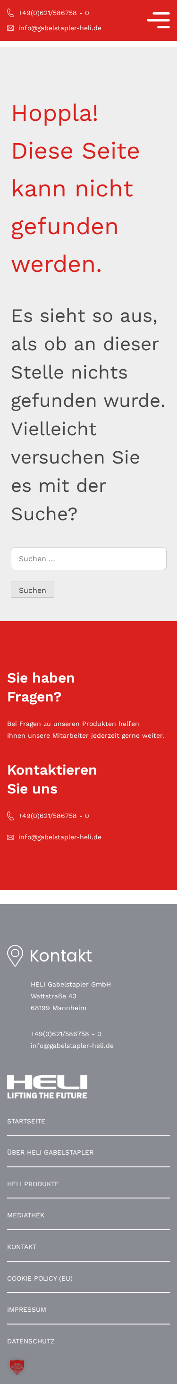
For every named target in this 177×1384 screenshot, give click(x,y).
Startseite (26, 1121)
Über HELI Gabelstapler (50, 1152)
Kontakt (21, 1246)
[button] (17, 1367)
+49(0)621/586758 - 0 (66, 1034)
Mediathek (25, 1215)
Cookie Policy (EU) (40, 1278)
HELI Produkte (33, 1184)
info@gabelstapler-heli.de (72, 1045)
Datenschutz (31, 1341)
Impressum (26, 1309)
